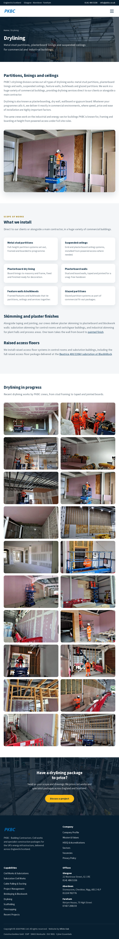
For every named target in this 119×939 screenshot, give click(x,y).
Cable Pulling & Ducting (15, 883)
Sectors (66, 847)
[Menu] (111, 11)
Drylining (8, 899)
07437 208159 (70, 905)
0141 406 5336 (91, 2)
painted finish (96, 332)
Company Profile (71, 832)
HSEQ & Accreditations (74, 842)
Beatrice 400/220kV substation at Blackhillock (85, 354)
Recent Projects (12, 914)
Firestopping (10, 909)
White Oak (64, 928)
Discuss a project (59, 798)
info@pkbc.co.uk (107, 2)
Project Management (14, 888)
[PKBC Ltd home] (10, 11)
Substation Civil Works (15, 878)
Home (6, 30)
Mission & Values (71, 837)
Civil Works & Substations (16, 873)
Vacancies (68, 852)
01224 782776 (70, 893)
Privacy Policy (69, 858)
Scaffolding (9, 904)
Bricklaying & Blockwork (15, 893)
